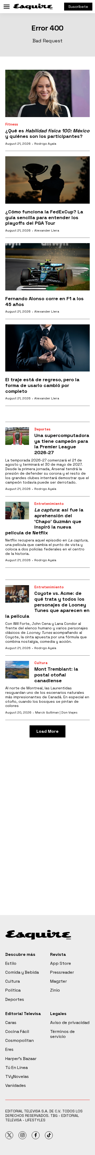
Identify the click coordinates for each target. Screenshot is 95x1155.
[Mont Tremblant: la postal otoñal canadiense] (17, 670)
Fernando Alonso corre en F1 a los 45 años (44, 301)
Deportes (42, 429)
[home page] (33, 7)
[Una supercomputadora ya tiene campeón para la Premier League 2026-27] (17, 436)
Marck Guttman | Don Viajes (56, 712)
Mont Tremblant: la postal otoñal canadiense (56, 674)
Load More (47, 731)
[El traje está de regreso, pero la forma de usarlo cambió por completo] (47, 348)
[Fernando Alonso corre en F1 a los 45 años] (47, 266)
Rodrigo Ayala (45, 144)
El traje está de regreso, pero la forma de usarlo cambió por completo (42, 385)
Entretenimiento (49, 503)
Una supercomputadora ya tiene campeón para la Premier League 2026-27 (61, 443)
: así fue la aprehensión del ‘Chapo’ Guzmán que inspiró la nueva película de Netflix (44, 521)
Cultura (41, 663)
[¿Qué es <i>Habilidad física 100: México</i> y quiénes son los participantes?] (47, 93)
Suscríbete (78, 6)
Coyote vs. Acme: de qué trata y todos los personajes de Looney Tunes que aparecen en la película (47, 604)
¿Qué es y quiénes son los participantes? (47, 133)
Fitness (11, 124)
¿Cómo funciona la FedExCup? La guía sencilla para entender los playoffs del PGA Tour (44, 217)
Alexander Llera (46, 230)
